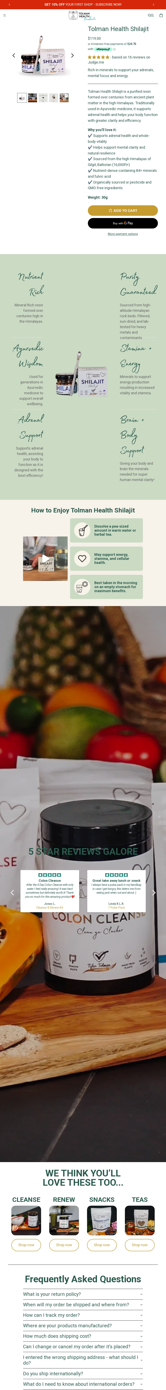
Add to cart (125, 210)
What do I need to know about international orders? (78, 1384)
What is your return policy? (52, 1294)
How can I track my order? (51, 1315)
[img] (50, 875)
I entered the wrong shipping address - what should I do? (80, 1360)
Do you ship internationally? (53, 1373)
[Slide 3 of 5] (43, 97)
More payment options (123, 234)
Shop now (26, 1245)
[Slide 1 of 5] (22, 97)
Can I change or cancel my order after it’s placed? (76, 1346)
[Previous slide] (9, 4)
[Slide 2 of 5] (32, 97)
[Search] (149, 15)
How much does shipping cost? (57, 1336)
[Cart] (161, 15)
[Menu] (4, 15)
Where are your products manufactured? (67, 1325)
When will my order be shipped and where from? (76, 1305)
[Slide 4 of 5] (53, 97)
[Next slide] (153, 4)
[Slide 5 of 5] (64, 97)
